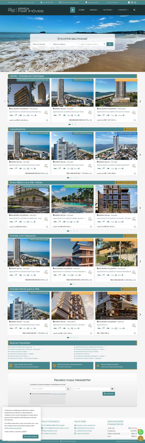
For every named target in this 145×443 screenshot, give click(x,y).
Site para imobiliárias (122, 441)
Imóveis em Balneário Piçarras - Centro (90, 349)
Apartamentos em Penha (18, 356)
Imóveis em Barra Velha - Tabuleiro (89, 358)
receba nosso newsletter (85, 425)
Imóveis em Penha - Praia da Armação (23, 358)
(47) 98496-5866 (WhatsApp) (53, 425)
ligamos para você (50, 431)
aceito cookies (31, 436)
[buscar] (109, 44)
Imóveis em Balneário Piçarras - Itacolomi (24, 349)
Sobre (82, 10)
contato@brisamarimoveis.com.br (56, 428)
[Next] (140, 101)
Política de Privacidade (69, 441)
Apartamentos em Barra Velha (87, 351)
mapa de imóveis (82, 433)
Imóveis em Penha (82, 354)
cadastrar (110, 394)
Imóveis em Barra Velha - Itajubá (21, 354)
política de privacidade (59, 394)
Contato (122, 10)
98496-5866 (48, 2)
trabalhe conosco (50, 433)
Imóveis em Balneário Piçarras (20, 347)
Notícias (107, 10)
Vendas (93, 10)
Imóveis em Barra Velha (18, 351)
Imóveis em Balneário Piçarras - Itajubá (90, 356)
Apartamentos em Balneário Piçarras (89, 347)
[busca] (134, 10)
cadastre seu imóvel (84, 431)
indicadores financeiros (85, 428)
